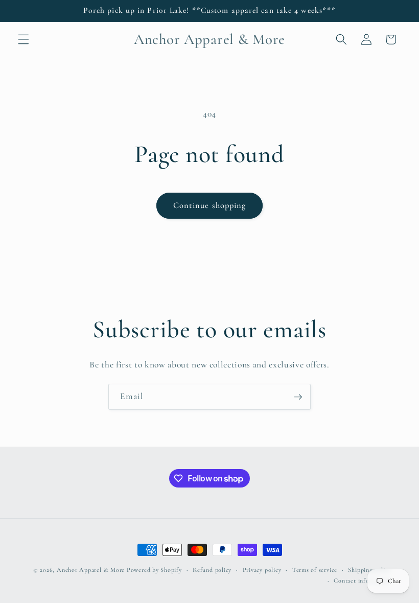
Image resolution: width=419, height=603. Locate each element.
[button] (23, 39)
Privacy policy (262, 569)
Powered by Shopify (154, 569)
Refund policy (212, 569)
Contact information (362, 580)
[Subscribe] (298, 397)
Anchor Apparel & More (91, 569)
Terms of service (314, 569)
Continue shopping (209, 205)
